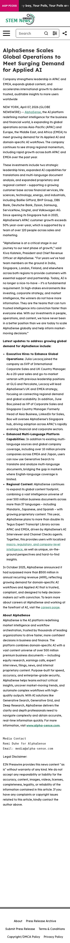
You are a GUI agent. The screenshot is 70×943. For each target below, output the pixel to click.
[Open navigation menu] (6, 33)
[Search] (46, 33)
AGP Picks (9, 5)
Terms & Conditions (52, 929)
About (18, 921)
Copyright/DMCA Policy (23, 937)
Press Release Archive (41, 921)
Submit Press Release (20, 929)
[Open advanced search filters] (54, 33)
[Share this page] (64, 33)
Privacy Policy (53, 937)
